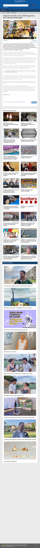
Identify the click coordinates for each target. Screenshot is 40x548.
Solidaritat (13, 12)
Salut (4, 205)
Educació (22, 255)
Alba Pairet (5, 40)
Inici (3, 12)
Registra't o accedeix (21, 101)
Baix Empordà (34, 188)
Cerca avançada (5, 7)
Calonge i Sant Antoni (15, 188)
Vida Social (5, 155)
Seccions (4, 10)
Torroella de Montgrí (33, 138)
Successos (22, 138)
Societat (8, 12)
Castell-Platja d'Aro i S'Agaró (14, 138)
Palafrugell (34, 40)
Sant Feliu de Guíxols (15, 238)
